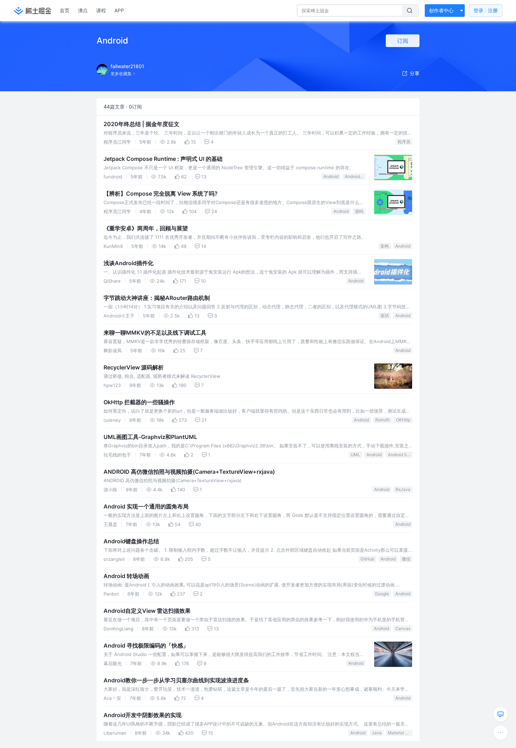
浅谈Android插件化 (128, 263)
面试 (385, 315)
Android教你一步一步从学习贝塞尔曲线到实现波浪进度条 (176, 680)
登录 (486, 10)
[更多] (501, 733)
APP (119, 10)
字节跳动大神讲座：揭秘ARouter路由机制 (157, 297)
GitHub (367, 559)
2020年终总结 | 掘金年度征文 (141, 123)
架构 (385, 246)
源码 (359, 211)
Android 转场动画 (126, 575)
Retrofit (382, 419)
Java (377, 732)
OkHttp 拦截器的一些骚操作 (139, 402)
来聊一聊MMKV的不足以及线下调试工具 (155, 332)
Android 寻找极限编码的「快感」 (146, 645)
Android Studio (400, 454)
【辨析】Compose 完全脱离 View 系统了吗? (161, 193)
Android (330, 176)
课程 (101, 10)
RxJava (403, 489)
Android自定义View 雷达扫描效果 (147, 610)
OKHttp (403, 419)
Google (382, 593)
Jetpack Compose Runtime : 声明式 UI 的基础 (163, 158)
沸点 (83, 10)
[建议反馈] (501, 714)
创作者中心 (441, 10)
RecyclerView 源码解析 (134, 367)
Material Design (400, 732)
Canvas (402, 628)
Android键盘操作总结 (131, 541)
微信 (406, 559)
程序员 (404, 141)
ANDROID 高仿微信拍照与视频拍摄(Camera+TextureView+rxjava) (189, 471)
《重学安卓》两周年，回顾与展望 (146, 228)
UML (355, 454)
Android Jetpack (355, 176)
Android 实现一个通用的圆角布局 (146, 506)
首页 (65, 10)
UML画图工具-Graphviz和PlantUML (150, 436)
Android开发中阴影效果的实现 (142, 715)
